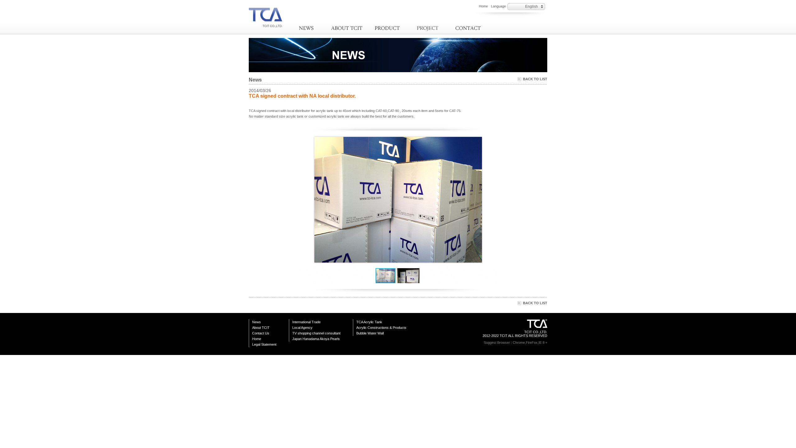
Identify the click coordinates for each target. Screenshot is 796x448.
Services (427, 28)
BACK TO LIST (535, 79)
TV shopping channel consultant (316, 333)
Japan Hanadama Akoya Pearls (316, 339)
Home (483, 6)
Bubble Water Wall (370, 333)
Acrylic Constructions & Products (381, 327)
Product (387, 28)
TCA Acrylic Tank (369, 322)
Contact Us (468, 28)
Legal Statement (264, 344)
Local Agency (302, 327)
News (306, 28)
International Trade (306, 322)
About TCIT (347, 28)
